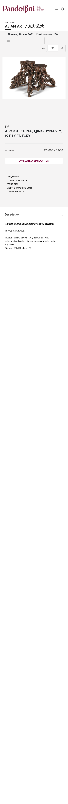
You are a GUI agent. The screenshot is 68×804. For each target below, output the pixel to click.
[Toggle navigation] (57, 9)
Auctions (10, 23)
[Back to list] (25, 40)
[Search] (63, 9)
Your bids (12, 184)
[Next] (62, 48)
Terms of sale (15, 192)
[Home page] (23, 9)
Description (12, 214)
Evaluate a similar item (34, 161)
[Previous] (43, 48)
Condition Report (18, 180)
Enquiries (13, 177)
